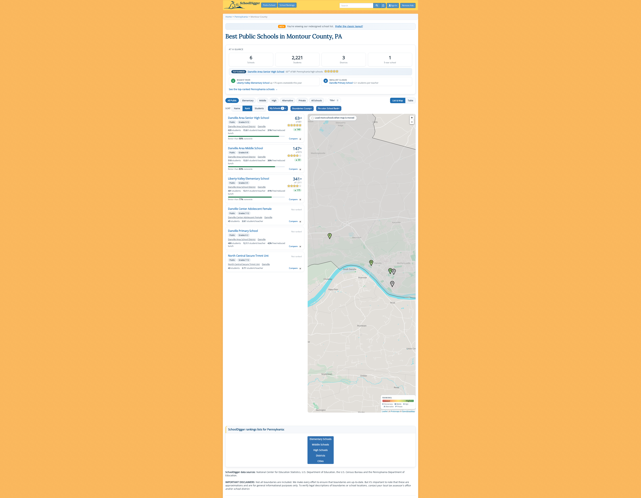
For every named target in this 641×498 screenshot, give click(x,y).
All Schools (316, 100)
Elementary (248, 100)
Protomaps (395, 411)
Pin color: (328, 108)
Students (259, 108)
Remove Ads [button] (408, 5)
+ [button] (412, 117)
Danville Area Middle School (245, 148)
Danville (262, 126)
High (274, 100)
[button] (320, 439)
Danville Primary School (341, 82)
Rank (247, 108)
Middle (262, 100)
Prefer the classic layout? (349, 26)
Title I (334, 100)
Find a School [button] (269, 5)
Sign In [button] (394, 5)
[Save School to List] (300, 139)
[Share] (383, 5)
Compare (293, 138)
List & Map (397, 100)
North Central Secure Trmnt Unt (248, 255)
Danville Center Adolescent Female (250, 208)
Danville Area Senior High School (266, 71)
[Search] (376, 5)
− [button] (412, 122)
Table (410, 100)
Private (302, 100)
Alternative (287, 100)
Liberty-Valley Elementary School (253, 82)
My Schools (276, 108)
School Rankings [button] (287, 5)
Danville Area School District (242, 126)
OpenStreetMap (408, 411)
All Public (232, 100)
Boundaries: (301, 108)
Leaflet (384, 411)
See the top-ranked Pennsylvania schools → (253, 89)
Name (237, 108)
